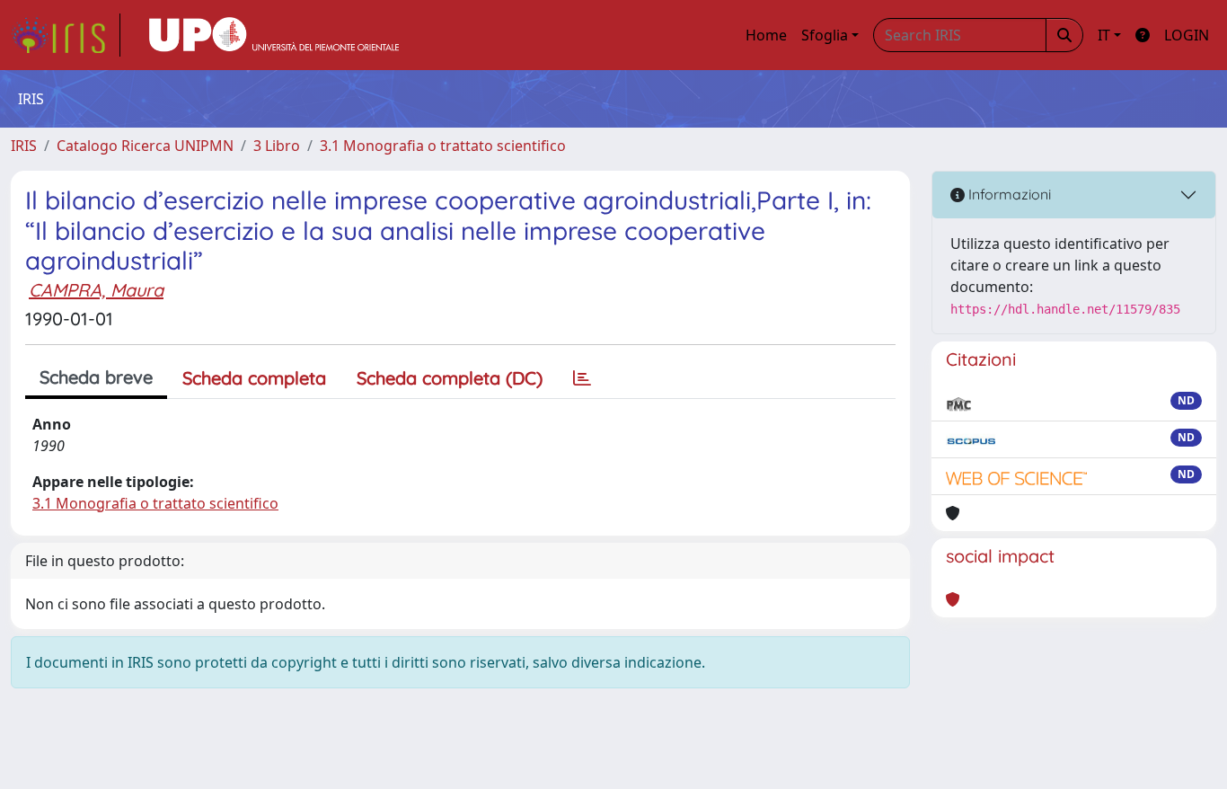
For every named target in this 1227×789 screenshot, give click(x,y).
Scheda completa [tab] (254, 378)
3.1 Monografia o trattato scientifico (443, 145)
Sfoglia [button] (824, 35)
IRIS (24, 145)
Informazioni (1008, 194)
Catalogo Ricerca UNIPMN (145, 145)
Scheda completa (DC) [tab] (450, 378)
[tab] (582, 378)
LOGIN (1186, 35)
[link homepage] (65, 35)
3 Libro (276, 145)
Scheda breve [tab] (96, 377)
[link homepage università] (274, 35)
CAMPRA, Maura (96, 290)
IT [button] (1104, 35)
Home (766, 35)
